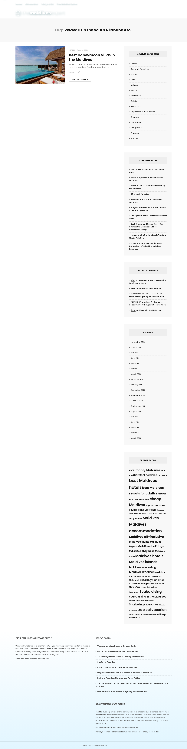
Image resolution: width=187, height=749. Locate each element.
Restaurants (31, 3)
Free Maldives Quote (67, 3)
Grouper (161, 510)
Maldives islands (143, 561)
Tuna (131, 614)
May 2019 (135, 363)
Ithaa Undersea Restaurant (140, 513)
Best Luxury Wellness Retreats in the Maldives (117, 651)
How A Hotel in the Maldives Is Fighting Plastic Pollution (122, 691)
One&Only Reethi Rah (151, 580)
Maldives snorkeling (142, 567)
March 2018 (136, 438)
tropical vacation (152, 609)
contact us (133, 727)
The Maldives (137, 122)
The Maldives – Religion (150, 288)
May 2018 (135, 427)
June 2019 (135, 358)
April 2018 (135, 432)
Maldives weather (141, 572)
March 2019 (136, 374)
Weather (135, 138)
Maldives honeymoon (142, 551)
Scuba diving (150, 591)
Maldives (151, 518)
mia (72, 72)
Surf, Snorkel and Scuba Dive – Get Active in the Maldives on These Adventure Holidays (146, 227)
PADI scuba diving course (141, 583)
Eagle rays (150, 505)
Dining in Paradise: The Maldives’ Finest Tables (118, 678)
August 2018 (136, 411)
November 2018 (138, 395)
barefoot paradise (145, 475)
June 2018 (135, 422)
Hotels (18, 3)
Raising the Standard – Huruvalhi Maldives (117, 667)
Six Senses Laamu (137, 600)
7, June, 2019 (82, 50)
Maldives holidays (151, 546)
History (134, 74)
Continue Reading (80, 79)
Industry (134, 85)
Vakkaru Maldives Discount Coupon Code (116, 646)
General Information (140, 69)
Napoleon (151, 576)
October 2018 (137, 400)
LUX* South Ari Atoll (158, 513)
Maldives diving (139, 542)
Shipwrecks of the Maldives (143, 111)
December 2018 (138, 390)
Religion (134, 101)
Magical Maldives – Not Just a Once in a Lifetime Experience (124, 672)
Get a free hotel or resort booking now (32, 658)
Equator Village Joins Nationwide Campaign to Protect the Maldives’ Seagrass (145, 246)
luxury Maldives (135, 518)
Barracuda (162, 475)
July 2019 (135, 352)
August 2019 (136, 347)
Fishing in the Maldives (150, 310)
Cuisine (134, 63)
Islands (134, 90)
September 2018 (138, 406)
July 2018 (135, 416)
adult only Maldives (144, 470)
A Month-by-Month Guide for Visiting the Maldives (120, 656)
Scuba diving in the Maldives (147, 596)
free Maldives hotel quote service (49, 648)
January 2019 (136, 384)
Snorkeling (136, 604)
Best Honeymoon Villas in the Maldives (92, 57)
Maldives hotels (149, 556)
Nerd (133, 288)
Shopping (135, 117)
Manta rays (142, 576)
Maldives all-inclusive (146, 537)
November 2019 (138, 342)
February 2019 (137, 379)
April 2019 (135, 368)
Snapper (150, 600)
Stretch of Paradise (140, 194)
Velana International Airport (146, 615)
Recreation (136, 95)
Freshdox (155, 732)
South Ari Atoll (152, 604)
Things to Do (47, 3)
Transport (135, 133)
